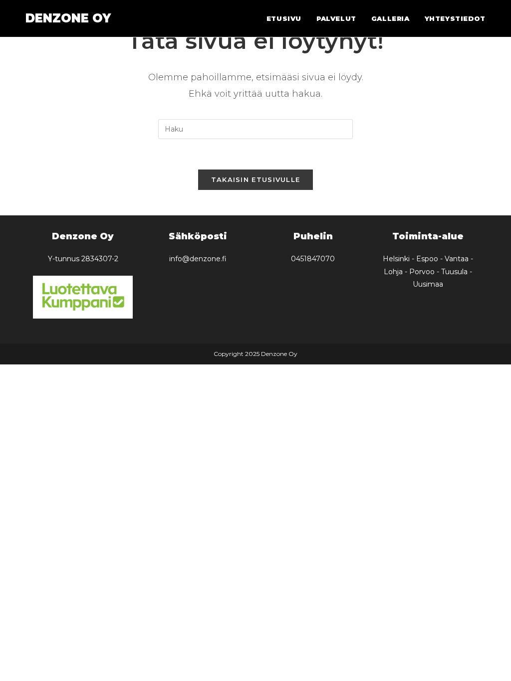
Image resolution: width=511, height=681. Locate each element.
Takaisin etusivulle (255, 179)
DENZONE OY (68, 18)
